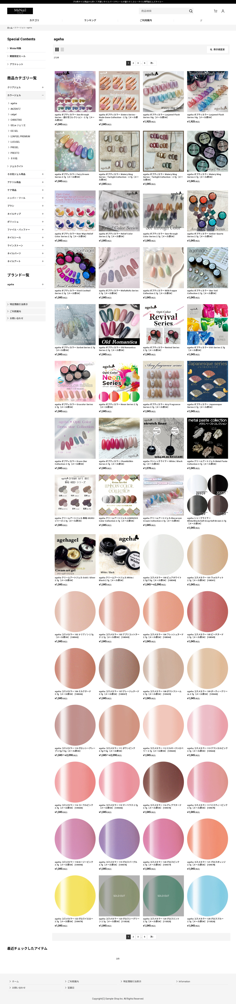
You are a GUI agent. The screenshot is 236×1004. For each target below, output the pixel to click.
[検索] (191, 11)
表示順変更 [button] (219, 49)
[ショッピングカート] (215, 11)
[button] (202, 20)
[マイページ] (223, 11)
